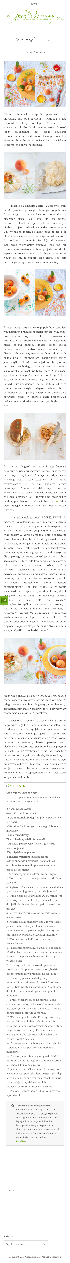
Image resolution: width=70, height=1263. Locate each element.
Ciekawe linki (10, 1190)
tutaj (56, 501)
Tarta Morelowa (34, 52)
